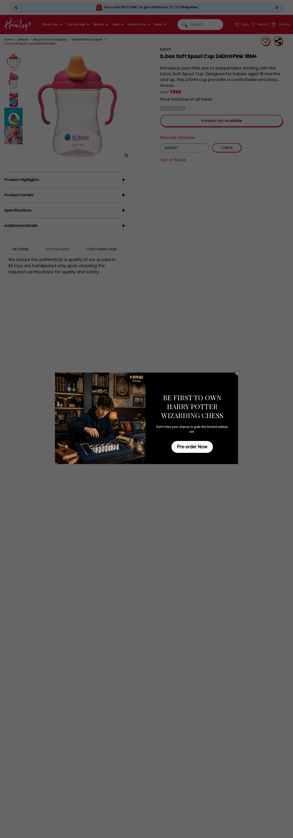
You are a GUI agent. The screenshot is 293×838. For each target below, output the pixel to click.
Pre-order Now (192, 446)
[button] (237, 373)
